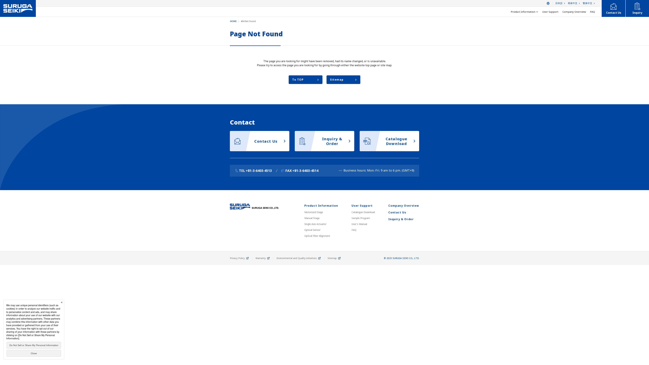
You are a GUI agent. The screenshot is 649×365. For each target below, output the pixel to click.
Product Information (321, 206)
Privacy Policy (237, 258)
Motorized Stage (313, 212)
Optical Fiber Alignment (317, 235)
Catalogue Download (363, 212)
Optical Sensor (312, 230)
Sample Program (361, 218)
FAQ (354, 230)
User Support (362, 206)
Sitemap (332, 258)
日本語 (558, 3)
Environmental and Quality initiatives (297, 258)
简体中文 (572, 3)
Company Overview (403, 206)
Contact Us (397, 212)
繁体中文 (587, 3)
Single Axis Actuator (315, 224)
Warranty (261, 258)
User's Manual (359, 224)
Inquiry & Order (401, 219)
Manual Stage (312, 218)
